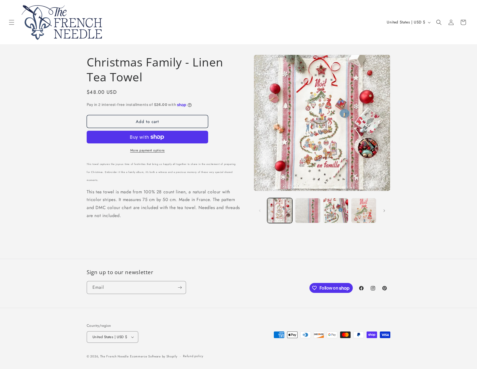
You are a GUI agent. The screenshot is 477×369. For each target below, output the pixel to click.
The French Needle (114, 356)
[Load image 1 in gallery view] (279, 210)
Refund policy (193, 356)
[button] (12, 22)
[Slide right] (384, 211)
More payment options (147, 150)
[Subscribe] (180, 287)
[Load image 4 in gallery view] (363, 210)
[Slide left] (260, 211)
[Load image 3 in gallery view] (335, 210)
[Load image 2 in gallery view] (307, 210)
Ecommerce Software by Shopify (153, 356)
